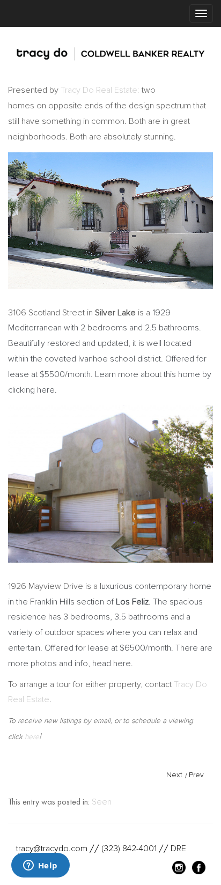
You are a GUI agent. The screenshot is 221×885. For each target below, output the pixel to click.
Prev (196, 774)
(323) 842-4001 (129, 848)
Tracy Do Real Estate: (100, 90)
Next (174, 774)
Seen (102, 801)
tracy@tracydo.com (51, 848)
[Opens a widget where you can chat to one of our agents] (40, 866)
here (32, 736)
